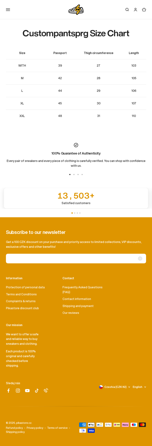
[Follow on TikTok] (36, 390)
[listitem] (76, 198)
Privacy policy (35, 428)
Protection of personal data (25, 287)
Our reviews (70, 312)
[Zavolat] (46, 390)
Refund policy (14, 428)
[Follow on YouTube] (27, 390)
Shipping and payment (78, 305)
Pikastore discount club (22, 308)
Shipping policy (15, 432)
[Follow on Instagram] (17, 390)
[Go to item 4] (82, 174)
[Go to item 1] (69, 174)
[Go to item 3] (78, 174)
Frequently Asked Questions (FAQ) (82, 290)
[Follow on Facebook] (8, 390)
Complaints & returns (21, 301)
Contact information (76, 298)
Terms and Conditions (21, 294)
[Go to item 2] (74, 174)
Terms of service (57, 428)
